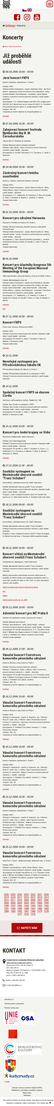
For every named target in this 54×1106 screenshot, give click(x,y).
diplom (5, 595)
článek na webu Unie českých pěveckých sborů (20, 587)
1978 (46, 911)
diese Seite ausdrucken (13, 46)
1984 (6, 911)
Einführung (10, 25)
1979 (39, 911)
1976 (26, 914)
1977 (19, 914)
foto (4, 309)
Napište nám (28, 927)
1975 (33, 914)
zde (47, 1103)
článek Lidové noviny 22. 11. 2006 (15, 600)
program (6, 116)
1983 (13, 911)
